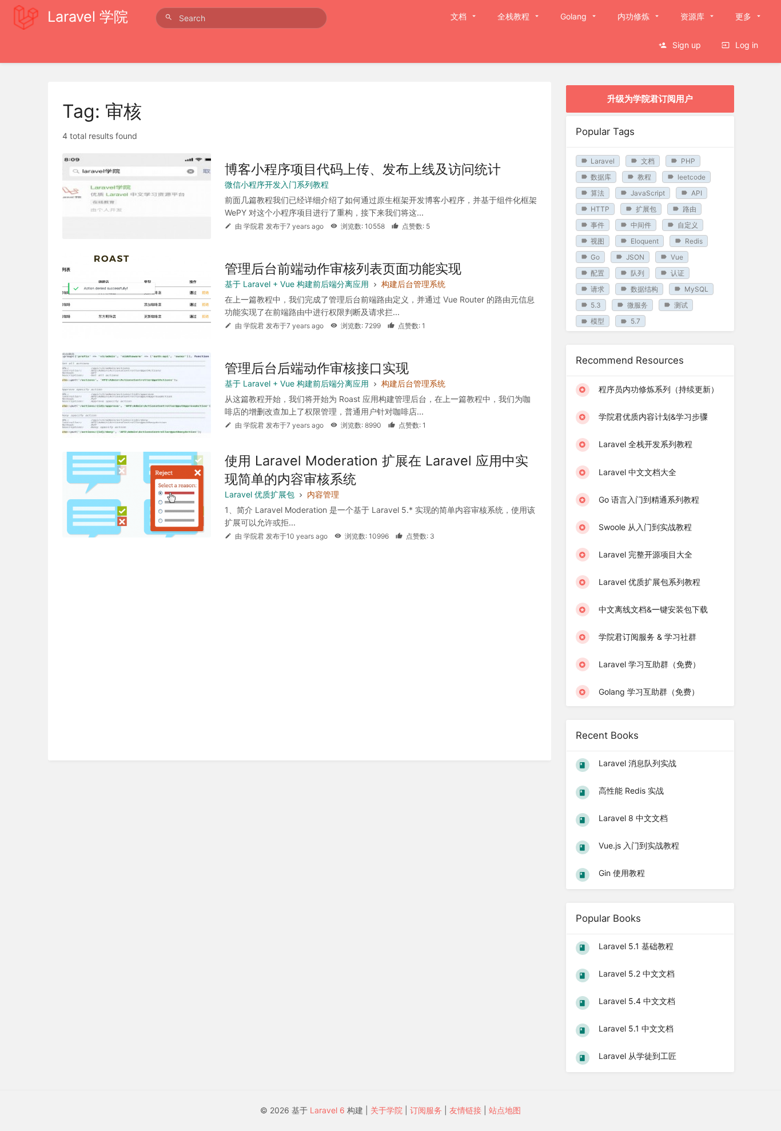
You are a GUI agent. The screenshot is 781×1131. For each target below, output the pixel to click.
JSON (635, 257)
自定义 (688, 225)
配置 (597, 273)
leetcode (692, 177)
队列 (637, 273)
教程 (644, 177)
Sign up (685, 45)
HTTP (600, 209)
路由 (689, 209)
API (696, 193)
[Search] (170, 17)
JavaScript (648, 193)
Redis (694, 241)
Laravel (603, 161)
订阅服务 (426, 1110)
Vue (677, 257)
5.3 (596, 305)
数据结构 (644, 289)
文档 (648, 161)
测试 (681, 305)
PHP (688, 161)
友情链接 (465, 1110)
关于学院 (386, 1110)
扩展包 (646, 209)
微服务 (637, 305)
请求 (597, 289)
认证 (677, 273)
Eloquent (645, 241)
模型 (597, 321)
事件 (597, 225)
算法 (597, 193)
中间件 (641, 225)
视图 (597, 241)
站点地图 (505, 1110)
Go (595, 257)
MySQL (696, 289)
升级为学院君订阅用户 (650, 98)
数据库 (601, 177)
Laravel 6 (327, 1110)
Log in (745, 45)
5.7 (635, 321)
